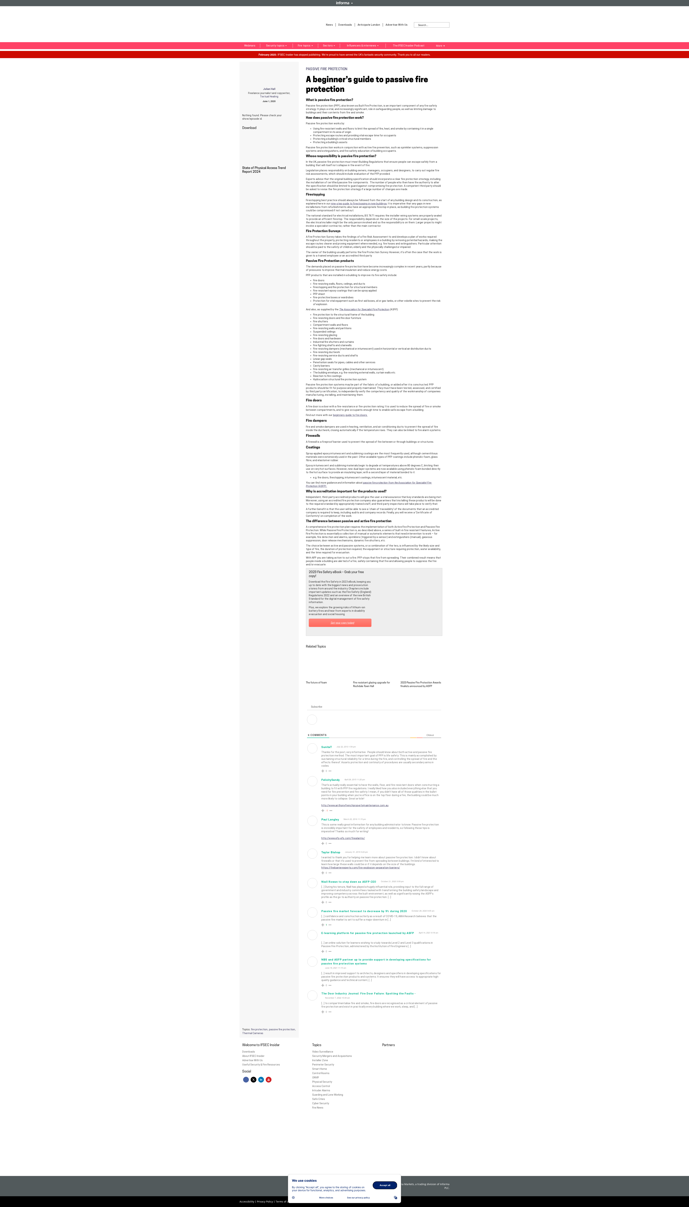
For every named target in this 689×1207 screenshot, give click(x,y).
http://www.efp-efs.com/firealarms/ (343, 838)
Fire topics (304, 45)
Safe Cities (318, 1099)
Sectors (328, 45)
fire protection (259, 1029)
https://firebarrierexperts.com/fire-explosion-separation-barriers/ (360, 867)
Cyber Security (320, 1103)
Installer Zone (320, 1060)
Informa (344, 2)
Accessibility (247, 1201)
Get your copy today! (342, 622)
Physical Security (322, 1081)
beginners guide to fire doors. (350, 415)
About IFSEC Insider (253, 1056)
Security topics (275, 45)
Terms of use (283, 1201)
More (440, 45)
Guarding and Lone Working (327, 1094)
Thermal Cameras (252, 1033)
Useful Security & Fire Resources (261, 1064)
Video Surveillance (322, 1051)
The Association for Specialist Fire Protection (364, 309)
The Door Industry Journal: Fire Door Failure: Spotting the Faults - (368, 993)
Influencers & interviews (362, 45)
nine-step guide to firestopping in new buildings (359, 203)
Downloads (345, 24)
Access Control (321, 1086)
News (329, 24)
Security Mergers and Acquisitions (332, 1056)
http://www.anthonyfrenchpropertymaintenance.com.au (354, 805)
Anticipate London (369, 24)
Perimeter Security (323, 1064)
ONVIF (315, 1077)
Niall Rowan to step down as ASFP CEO (348, 881)
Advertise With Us (397, 24)
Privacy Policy (265, 1201)
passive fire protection (282, 1029)
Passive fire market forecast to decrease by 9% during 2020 (364, 911)
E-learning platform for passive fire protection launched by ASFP (367, 933)
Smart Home (319, 1068)
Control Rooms (320, 1073)
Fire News (317, 1107)
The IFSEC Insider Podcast (409, 45)
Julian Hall (269, 89)
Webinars (249, 45)
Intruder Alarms (321, 1090)
